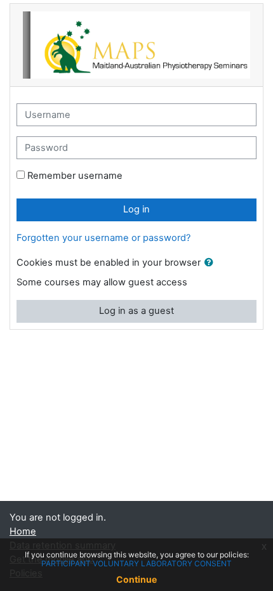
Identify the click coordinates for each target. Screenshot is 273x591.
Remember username (75, 175)
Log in (136, 209)
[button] (211, 263)
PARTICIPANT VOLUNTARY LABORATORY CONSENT (136, 563)
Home (23, 531)
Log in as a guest (136, 310)
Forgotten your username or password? (103, 238)
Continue (136, 579)
